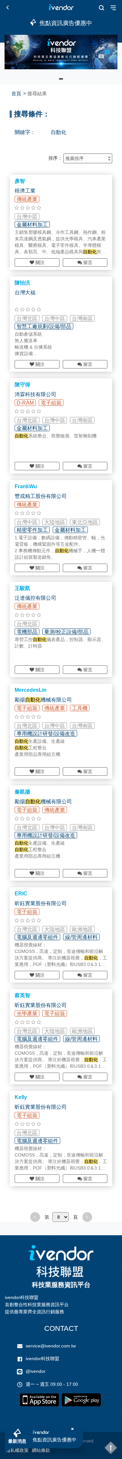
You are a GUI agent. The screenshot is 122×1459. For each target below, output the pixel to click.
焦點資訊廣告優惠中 (54, 1439)
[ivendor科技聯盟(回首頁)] (61, 1261)
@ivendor (36, 1371)
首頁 (16, 93)
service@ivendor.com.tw (51, 1345)
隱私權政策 (17, 1450)
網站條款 (41, 1450)
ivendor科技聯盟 (42, 1358)
